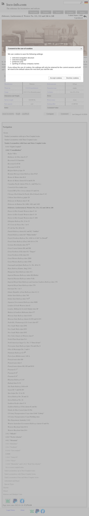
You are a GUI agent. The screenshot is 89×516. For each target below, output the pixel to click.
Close (81, 49)
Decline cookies (72, 78)
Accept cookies (56, 78)
